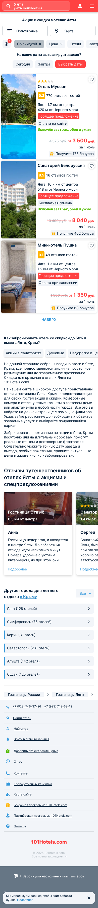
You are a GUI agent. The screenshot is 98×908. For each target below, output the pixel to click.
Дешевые (55, 353)
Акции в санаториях (23, 353)
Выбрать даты (70, 64)
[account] (80, 6)
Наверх (49, 319)
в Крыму (28, 596)
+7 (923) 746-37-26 (27, 706)
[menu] (92, 6)
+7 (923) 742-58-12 (58, 706)
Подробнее (17, 569)
